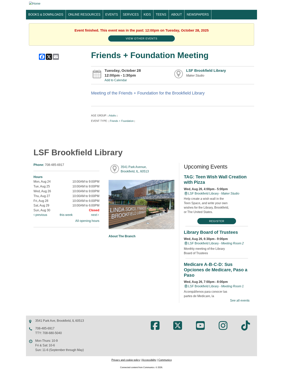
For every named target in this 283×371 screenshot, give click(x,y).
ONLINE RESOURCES (84, 14)
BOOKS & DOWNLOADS (45, 14)
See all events (240, 300)
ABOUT (176, 14)
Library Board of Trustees (211, 232)
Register (216, 221)
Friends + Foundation (122, 120)
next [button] (94, 214)
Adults (112, 115)
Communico (165, 359)
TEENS (161, 14)
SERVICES (131, 14)
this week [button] (66, 214)
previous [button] (41, 214)
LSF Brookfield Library (206, 71)
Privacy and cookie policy (125, 359)
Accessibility (149, 359)
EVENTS (111, 14)
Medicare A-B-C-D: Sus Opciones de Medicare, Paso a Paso (215, 269)
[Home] (34, 3)
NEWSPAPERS (198, 14)
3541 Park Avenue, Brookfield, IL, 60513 (135, 169)
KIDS (147, 14)
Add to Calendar (116, 80)
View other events (141, 38)
